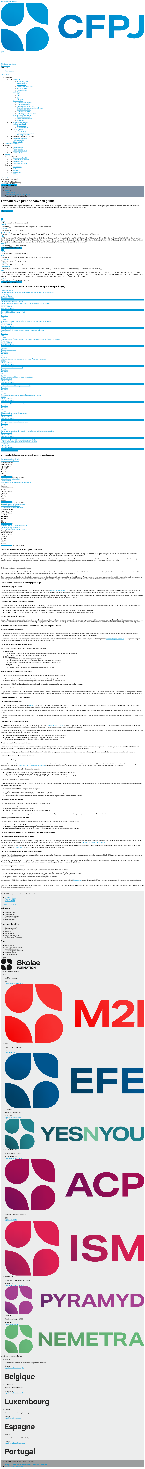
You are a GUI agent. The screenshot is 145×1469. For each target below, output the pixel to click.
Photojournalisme (22, 90)
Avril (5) (33, 234)
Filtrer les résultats (7, 211)
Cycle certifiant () (8, 261)
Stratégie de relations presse (25, 133)
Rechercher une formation (9, 179)
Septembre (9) (74, 234)
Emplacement (5, 183)
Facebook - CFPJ (10, 899)
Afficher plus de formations (9, 450)
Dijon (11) (107, 238)
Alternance (8, 154)
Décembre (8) (97, 234)
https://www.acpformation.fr (13, 1158)
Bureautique (20, 120)
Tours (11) (51, 242)
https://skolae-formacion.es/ (13, 1418)
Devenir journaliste (22, 81)
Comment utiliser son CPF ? (21, 159)
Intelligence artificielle (19, 124)
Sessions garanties (18, 140)
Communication (18, 101)
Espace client (5, 74)
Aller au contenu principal (9, 1)
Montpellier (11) (37, 240)
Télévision (20, 99)
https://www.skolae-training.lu (14, 1393)
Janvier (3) (6, 234)
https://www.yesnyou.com (13, 1118)
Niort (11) (88, 240)
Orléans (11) (98, 240)
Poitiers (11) (117, 240)
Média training (21, 131)
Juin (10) (48, 234)
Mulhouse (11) (49, 240)
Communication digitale (24, 102)
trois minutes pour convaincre (115, 639)
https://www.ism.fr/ (11, 1220)
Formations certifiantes (20, 138)
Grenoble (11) (117, 238)
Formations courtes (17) (21, 246)
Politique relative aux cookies (14, 1466)
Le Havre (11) (129, 238)
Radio (18, 95)
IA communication (22, 127)
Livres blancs (17, 172)
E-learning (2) (7, 246)
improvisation (77, 880)
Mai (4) (40, 234)
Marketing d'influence (23, 135)
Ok (2, 249)
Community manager (23, 104)
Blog (14, 168)
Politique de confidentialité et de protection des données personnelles (26, 1465)
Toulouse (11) (41, 242)
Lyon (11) (17, 240)
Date (2, 181)
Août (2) (65, 234)
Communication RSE (23, 111)
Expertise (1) (33, 227)
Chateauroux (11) (95, 238)
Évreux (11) (72, 242)
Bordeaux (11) (52, 238)
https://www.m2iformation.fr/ (14, 983)
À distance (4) (82, 242)
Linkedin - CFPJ (10, 897)
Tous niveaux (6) (45, 227)
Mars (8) (25, 234)
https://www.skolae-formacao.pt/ (15, 1443)
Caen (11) (73, 238)
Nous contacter (9, 71)
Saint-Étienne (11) (16, 242)
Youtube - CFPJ (10, 901)
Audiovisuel (16, 92)
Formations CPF (18, 161)
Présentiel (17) (8, 230)
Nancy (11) (60, 240)
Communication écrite (23, 117)
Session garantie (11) (21, 223)
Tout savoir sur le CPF (20, 158)
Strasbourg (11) (29, 242)
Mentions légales (10, 1463)
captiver (31, 705)
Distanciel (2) (18, 230)
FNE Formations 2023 (20, 163)
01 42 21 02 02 (5, 66)
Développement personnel (21, 122)
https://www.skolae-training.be (14, 1368)
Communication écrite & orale (22, 115)
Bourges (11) (63, 238)
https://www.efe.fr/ (10, 1052)
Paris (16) (107, 240)
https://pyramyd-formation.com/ (14, 1285)
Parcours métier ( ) (22, 261)
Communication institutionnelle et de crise (30, 108)
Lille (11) (9, 240)
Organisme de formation (12, 192)
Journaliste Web (21, 85)
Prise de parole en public (24, 119)
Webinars (15, 170)
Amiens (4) (23, 238)
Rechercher (13, 185)
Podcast (19, 97)
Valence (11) (61, 242)
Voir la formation (6, 477)
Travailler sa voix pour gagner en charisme (32, 765)
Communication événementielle (26, 113)
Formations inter (18, 147)
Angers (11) (33, 238)
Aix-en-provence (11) (10, 238)
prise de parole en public (57, 590)
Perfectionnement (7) (20, 227)
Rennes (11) (137, 240)
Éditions (15, 174)
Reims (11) (127, 240)
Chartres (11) (83, 238)
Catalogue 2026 (17, 142)
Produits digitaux (18, 152)
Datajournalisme (22, 88)
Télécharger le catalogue (8, 64)
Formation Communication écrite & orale (17, 194)
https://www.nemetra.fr (12, 1324)
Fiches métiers (17, 167)
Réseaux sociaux (22, 83)
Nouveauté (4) (8, 223)
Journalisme (16, 79)
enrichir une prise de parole (55, 725)
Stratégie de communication (25, 106)
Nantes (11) (70, 240)
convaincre (19, 847)
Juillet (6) (56, 234)
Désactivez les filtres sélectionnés (11, 247)
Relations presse (18, 129)
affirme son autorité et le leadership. (94, 842)
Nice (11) (79, 240)
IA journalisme (21, 126)
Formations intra (18, 149)
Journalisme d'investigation (25, 86)
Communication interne (24, 110)
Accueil (7, 190)
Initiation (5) (7, 227)
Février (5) (16, 234)
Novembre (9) (86, 234)
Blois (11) (42, 238)
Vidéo (18, 94)
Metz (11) (26, 240)
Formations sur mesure (20, 151)
